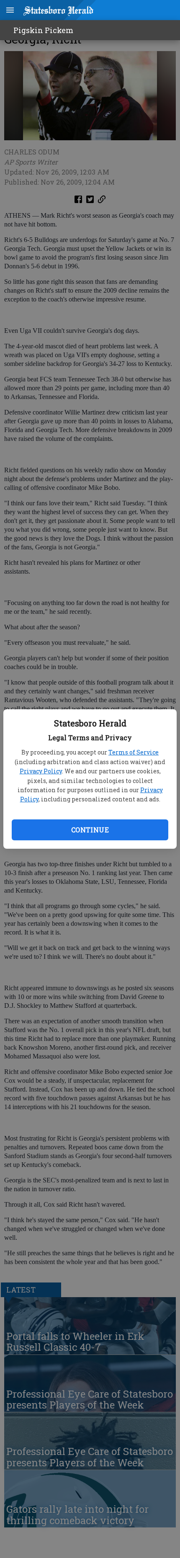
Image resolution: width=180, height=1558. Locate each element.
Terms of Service (133, 752)
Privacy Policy (41, 771)
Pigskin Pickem (43, 30)
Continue (90, 829)
